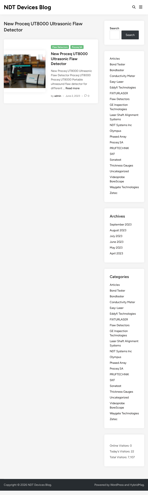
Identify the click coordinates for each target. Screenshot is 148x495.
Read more (73, 88)
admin (57, 95)
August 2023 (118, 230)
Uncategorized (119, 171)
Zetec (113, 193)
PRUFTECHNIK (119, 148)
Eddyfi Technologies (123, 87)
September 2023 (121, 224)
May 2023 (116, 247)
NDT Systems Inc (121, 125)
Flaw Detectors (60, 47)
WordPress (117, 485)
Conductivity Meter (122, 76)
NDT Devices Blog (27, 7)
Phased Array (118, 136)
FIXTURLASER (119, 93)
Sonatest (115, 159)
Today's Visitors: (120, 451)
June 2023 (116, 242)
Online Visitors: (120, 445)
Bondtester (117, 70)
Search (114, 28)
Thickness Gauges (121, 165)
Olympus (115, 131)
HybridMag (137, 485)
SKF (112, 154)
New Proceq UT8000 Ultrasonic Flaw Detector (69, 58)
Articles (115, 58)
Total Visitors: (119, 457)
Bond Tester (117, 64)
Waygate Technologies (124, 187)
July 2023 (116, 236)
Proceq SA (77, 47)
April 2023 (116, 253)
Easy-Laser (116, 81)
